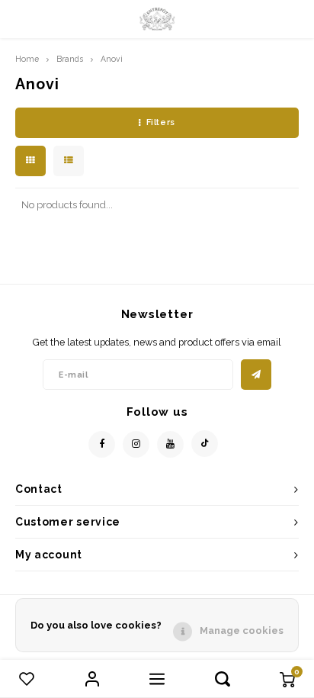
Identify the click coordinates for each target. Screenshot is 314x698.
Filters (160, 122)
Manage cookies (242, 630)
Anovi (112, 58)
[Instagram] (136, 444)
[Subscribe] (256, 374)
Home (27, 58)
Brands (69, 58)
